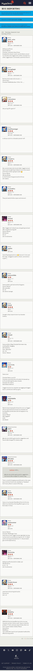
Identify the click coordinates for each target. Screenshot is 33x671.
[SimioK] (4, 335)
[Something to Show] (9, 101)
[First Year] (12, 160)
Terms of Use (27, 663)
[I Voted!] (12, 101)
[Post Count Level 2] (12, 494)
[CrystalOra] (4, 188)
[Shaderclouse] (4, 582)
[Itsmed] (4, 218)
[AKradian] (4, 458)
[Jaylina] (4, 248)
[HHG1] (4, 429)
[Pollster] (9, 71)
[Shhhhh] (10, 101)
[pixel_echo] (4, 39)
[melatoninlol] (4, 522)
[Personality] (10, 41)
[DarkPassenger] (4, 129)
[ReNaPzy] (4, 612)
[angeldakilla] (4, 398)
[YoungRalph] (4, 69)
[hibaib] (4, 305)
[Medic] (4, 492)
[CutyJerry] (4, 159)
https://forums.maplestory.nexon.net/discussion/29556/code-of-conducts (15, 26)
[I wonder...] (9, 41)
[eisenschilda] (4, 275)
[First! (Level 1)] (12, 41)
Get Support (6, 663)
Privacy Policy (16, 663)
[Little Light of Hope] (9, 430)
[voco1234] (4, 365)
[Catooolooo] (4, 99)
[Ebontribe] (4, 552)
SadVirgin (11, 470)
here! (21, 19)
